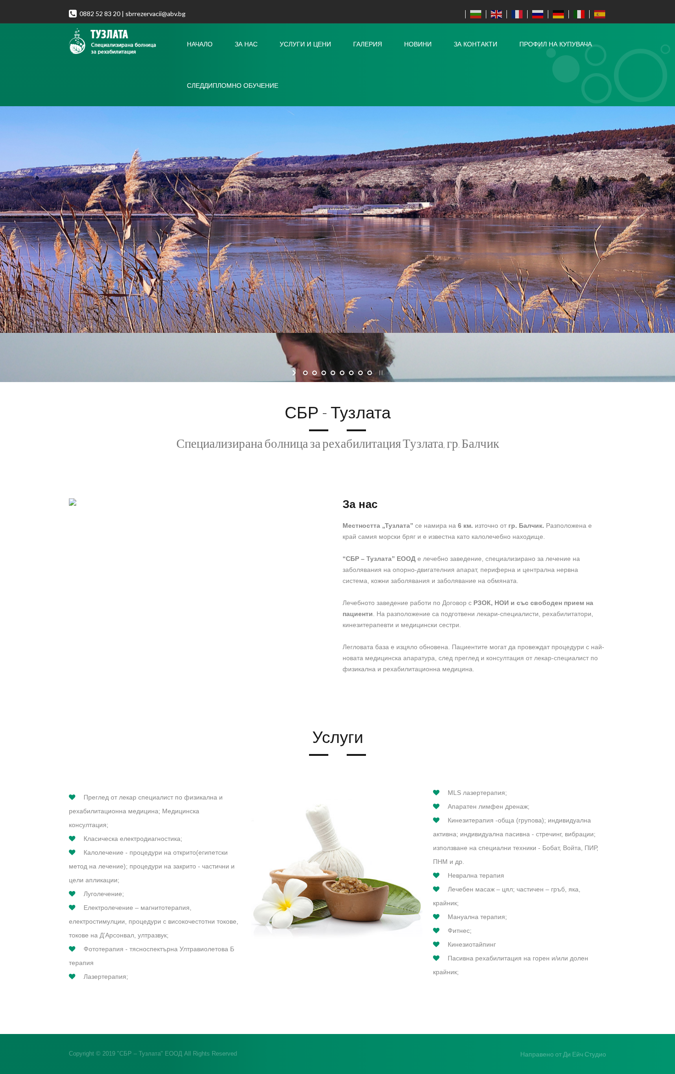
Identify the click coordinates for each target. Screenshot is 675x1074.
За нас (246, 44)
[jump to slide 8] (369, 372)
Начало (200, 44)
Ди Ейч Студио (584, 1054)
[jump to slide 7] (360, 372)
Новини (418, 44)
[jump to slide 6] (351, 372)
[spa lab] (122, 42)
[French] (514, 14)
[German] (556, 14)
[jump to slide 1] (305, 372)
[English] (494, 14)
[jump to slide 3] (323, 372)
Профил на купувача (555, 44)
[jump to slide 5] (342, 372)
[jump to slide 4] (333, 372)
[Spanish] (597, 14)
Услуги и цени (305, 44)
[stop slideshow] (380, 372)
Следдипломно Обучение (232, 85)
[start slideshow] (295, 372)
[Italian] (576, 14)
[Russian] (535, 14)
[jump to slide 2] (314, 372)
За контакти (475, 44)
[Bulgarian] (473, 14)
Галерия (367, 44)
